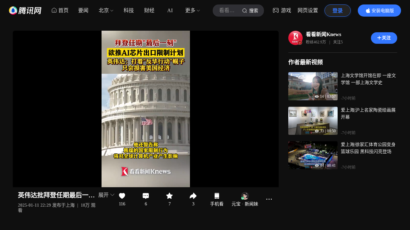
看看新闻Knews (323, 34)
